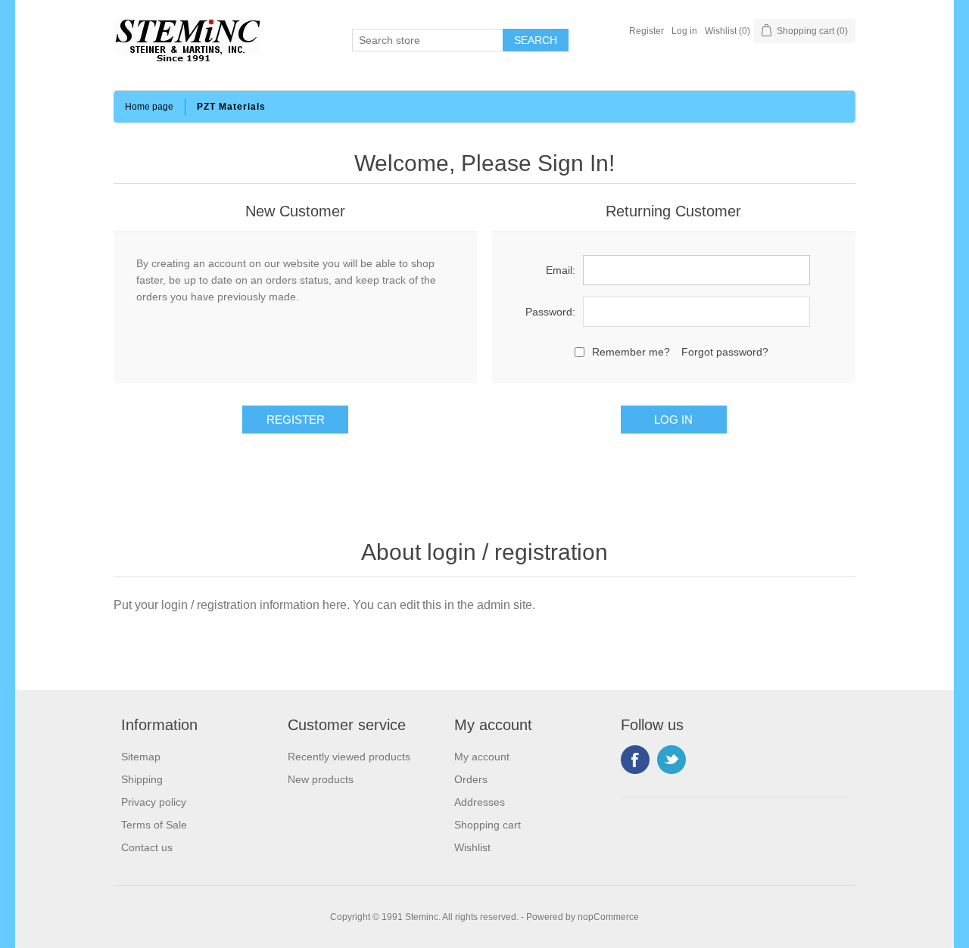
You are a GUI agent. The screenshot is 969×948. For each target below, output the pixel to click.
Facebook (635, 759)
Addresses (479, 802)
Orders (471, 779)
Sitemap (140, 757)
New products (321, 779)
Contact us (147, 847)
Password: (550, 312)
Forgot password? (724, 352)
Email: (560, 270)
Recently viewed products (349, 757)
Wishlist (472, 847)
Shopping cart (487, 825)
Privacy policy (153, 802)
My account (481, 757)
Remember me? (631, 352)
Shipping (142, 779)
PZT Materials (231, 106)
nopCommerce (608, 917)
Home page (149, 106)
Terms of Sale (154, 825)
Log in (684, 31)
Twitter (671, 759)
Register (646, 31)
